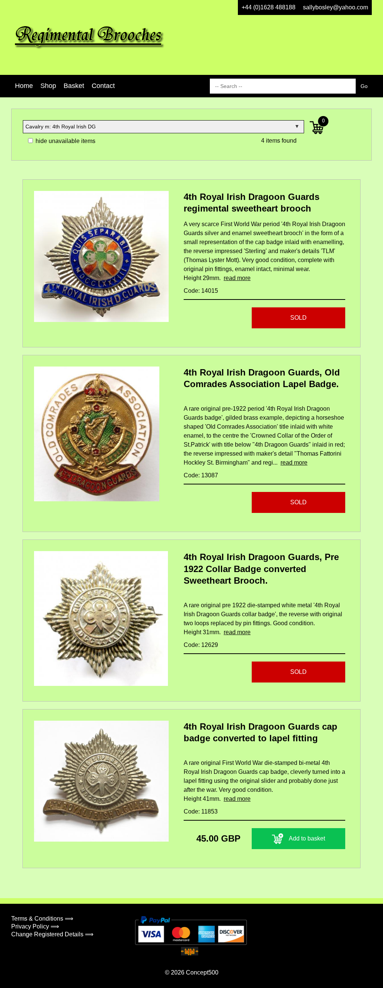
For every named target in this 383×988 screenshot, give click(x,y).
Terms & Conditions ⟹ (42, 918)
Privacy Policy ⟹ (35, 926)
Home (24, 85)
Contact (103, 85)
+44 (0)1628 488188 (268, 7)
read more (237, 278)
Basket (74, 85)
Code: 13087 (201, 475)
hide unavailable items (64, 141)
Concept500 (202, 972)
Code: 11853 (201, 811)
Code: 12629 (201, 645)
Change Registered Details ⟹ (52, 934)
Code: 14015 (201, 291)
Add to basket (307, 838)
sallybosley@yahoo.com (335, 7)
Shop (48, 85)
